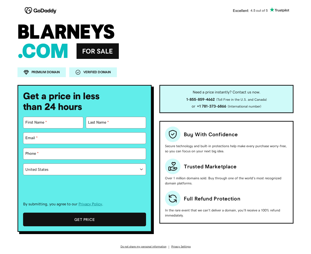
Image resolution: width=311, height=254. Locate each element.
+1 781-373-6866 (211, 106)
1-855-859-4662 (200, 99)
